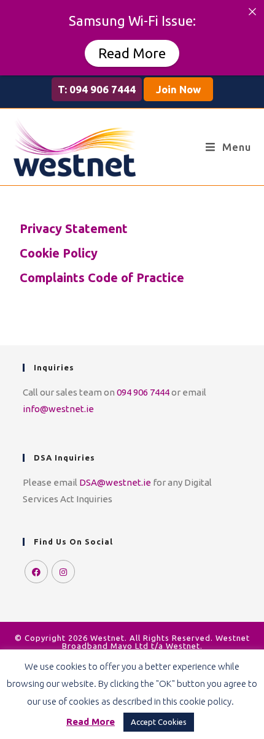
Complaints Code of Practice (102, 277)
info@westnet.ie (58, 409)
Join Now (178, 89)
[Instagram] (63, 571)
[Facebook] (36, 571)
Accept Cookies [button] (159, 722)
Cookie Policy (59, 253)
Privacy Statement (74, 228)
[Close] (252, 11)
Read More (132, 53)
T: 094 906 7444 (97, 89)
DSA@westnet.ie (115, 482)
